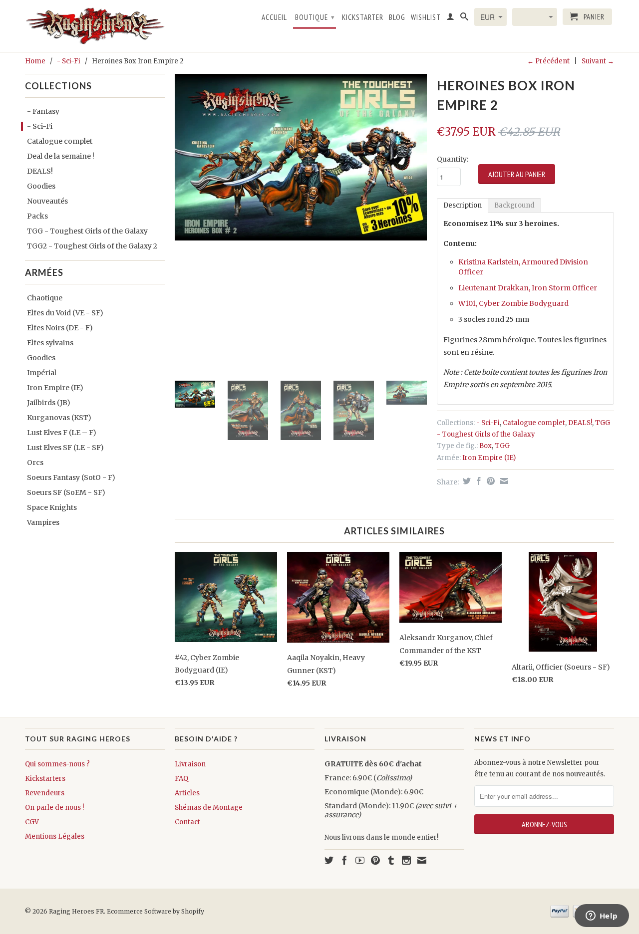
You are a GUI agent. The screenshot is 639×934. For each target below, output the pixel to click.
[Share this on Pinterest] (489, 481)
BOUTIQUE (315, 17)
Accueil (274, 17)
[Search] (464, 18)
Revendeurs (44, 793)
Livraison (190, 764)
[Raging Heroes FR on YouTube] (359, 860)
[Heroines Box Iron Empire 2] (301, 157)
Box (485, 446)
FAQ (181, 778)
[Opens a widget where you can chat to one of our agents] (601, 916)
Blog (397, 17)
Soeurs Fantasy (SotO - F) (71, 477)
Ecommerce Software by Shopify (155, 911)
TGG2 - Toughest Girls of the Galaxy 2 (92, 245)
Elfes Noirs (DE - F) (60, 327)
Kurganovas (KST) (59, 417)
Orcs (35, 462)
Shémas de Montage (209, 807)
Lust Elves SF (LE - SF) (65, 447)
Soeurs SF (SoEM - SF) (66, 492)
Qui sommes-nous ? (57, 764)
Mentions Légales (54, 836)
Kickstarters (45, 778)
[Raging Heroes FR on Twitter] (328, 860)
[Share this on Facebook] (477, 481)
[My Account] (450, 18)
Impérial (41, 372)
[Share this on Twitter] (465, 481)
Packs (37, 216)
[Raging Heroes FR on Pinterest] (375, 860)
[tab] (462, 205)
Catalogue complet (59, 141)
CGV (32, 822)
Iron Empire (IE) (55, 387)
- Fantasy (43, 111)
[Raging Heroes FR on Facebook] (344, 860)
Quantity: (452, 159)
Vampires (43, 522)
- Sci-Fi (68, 61)
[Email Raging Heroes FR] (421, 860)
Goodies (41, 186)
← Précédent (548, 61)
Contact (187, 822)
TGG (502, 446)
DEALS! (40, 171)
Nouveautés (47, 201)
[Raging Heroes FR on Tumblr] (390, 860)
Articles (187, 793)
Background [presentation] (514, 205)
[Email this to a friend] (503, 481)
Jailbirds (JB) (48, 402)
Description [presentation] (462, 205)
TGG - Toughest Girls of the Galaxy (87, 231)
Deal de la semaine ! (60, 156)
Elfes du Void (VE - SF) (65, 312)
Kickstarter (362, 17)
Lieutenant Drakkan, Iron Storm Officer (527, 287)
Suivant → (598, 61)
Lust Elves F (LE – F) (61, 432)
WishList (426, 17)
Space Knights (52, 507)
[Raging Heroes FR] (95, 25)
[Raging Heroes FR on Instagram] (406, 860)
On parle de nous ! (54, 807)
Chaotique (44, 297)
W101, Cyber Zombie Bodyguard (513, 303)
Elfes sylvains (50, 342)
